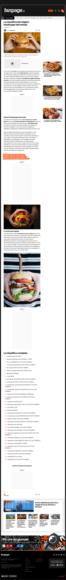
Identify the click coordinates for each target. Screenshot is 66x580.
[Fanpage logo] (13, 10)
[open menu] (2, 18)
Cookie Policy (27, 565)
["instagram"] (7, 545)
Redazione (27, 569)
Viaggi (45, 17)
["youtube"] (11, 545)
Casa (38, 17)
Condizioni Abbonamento (30, 567)
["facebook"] (18, 545)
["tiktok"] (3, 545)
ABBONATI (50, 10)
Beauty (21, 17)
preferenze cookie (28, 571)
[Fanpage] (5, 555)
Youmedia (27, 558)
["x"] (14, 545)
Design (41, 17)
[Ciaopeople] (62, 576)
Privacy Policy (28, 563)
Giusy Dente (12, 30)
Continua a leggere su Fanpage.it (22, 465)
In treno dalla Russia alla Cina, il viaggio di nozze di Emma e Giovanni (46, 505)
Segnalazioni (27, 560)
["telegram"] (21, 545)
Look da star (27, 17)
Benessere (33, 17)
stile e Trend (9, 17)
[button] (39, 30)
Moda (17, 17)
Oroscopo (50, 17)
